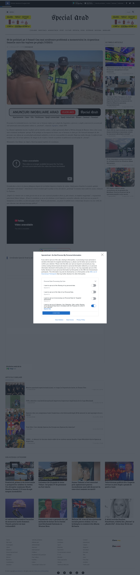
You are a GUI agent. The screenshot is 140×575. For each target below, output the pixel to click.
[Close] (103, 255)
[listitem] (70, 281)
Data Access (70, 320)
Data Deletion (59, 320)
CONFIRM (56, 313)
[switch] (93, 285)
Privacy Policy (81, 320)
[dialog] (70, 287)
